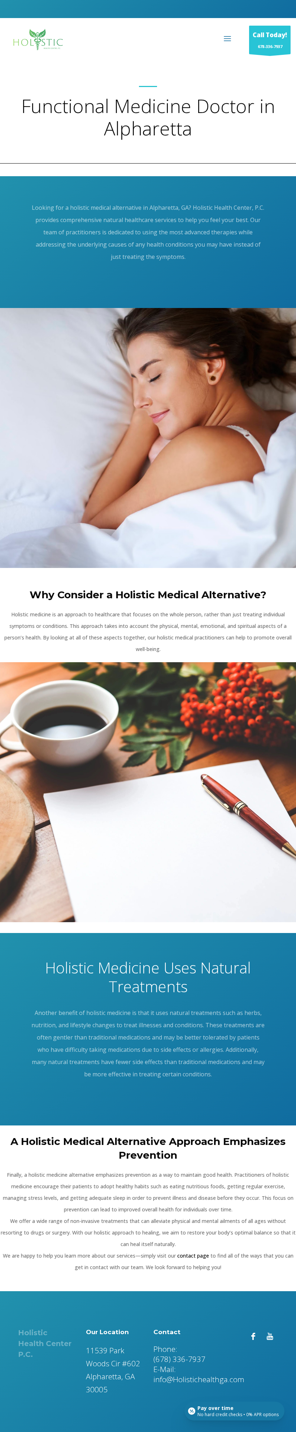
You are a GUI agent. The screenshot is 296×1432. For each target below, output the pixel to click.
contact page (193, 1255)
